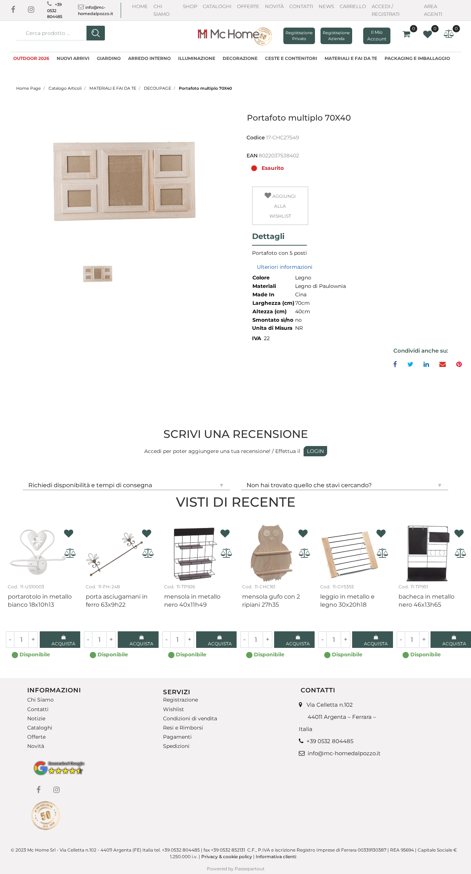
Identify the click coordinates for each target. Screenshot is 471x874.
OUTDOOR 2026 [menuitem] (31, 58)
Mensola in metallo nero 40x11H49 (192, 600)
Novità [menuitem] (35, 746)
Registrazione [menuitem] (180, 700)
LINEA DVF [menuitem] (74, 67)
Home (140, 6)
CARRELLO (353, 6)
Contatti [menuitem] (38, 709)
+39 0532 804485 (54, 10)
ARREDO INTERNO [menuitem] (149, 58)
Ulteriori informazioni (284, 267)
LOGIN (315, 451)
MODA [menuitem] (21, 67)
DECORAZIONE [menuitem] (240, 58)
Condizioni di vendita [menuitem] (190, 719)
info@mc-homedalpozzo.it (344, 753)
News (326, 6)
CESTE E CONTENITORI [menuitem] (291, 58)
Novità (274, 6)
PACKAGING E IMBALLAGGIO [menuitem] (417, 58)
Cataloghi (217, 6)
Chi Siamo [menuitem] (40, 700)
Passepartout (250, 868)
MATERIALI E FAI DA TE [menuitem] (351, 58)
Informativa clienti (276, 856)
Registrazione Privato (299, 36)
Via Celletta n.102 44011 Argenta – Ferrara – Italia (337, 716)
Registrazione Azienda (336, 36)
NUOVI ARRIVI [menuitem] (73, 58)
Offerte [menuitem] (36, 737)
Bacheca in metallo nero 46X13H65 (426, 600)
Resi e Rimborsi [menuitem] (183, 728)
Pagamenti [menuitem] (177, 737)
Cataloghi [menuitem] (39, 728)
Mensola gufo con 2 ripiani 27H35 (271, 600)
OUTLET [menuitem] (44, 67)
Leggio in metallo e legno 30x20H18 (347, 600)
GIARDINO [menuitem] (109, 58)
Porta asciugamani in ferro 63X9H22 (117, 600)
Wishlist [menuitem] (173, 709)
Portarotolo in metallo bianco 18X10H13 (40, 600)
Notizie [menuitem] (36, 719)
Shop (190, 6)
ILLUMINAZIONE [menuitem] (196, 58)
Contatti (301, 6)
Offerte (248, 6)
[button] (95, 33)
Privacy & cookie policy (226, 856)
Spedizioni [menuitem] (176, 746)
